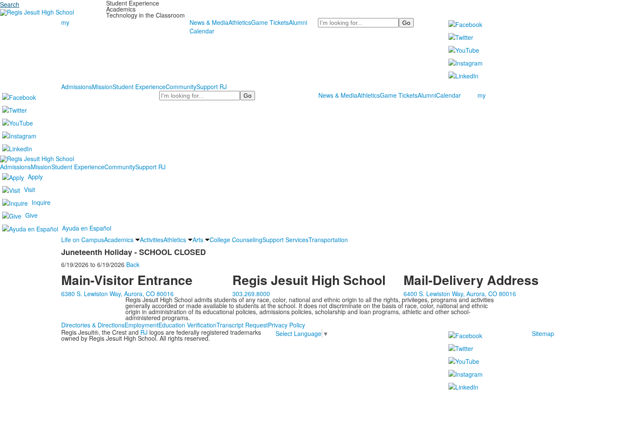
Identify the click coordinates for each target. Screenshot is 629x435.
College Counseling (236, 239)
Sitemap (543, 333)
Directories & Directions (93, 325)
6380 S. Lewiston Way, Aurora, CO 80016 (117, 293)
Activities (151, 239)
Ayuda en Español (86, 228)
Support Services (285, 239)
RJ (144, 332)
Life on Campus (82, 239)
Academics (119, 239)
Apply (35, 176)
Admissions (76, 86)
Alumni (298, 22)
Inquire (41, 202)
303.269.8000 (251, 293)
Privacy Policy (286, 325)
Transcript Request (242, 325)
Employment (141, 325)
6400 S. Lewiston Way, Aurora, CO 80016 (460, 293)
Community (181, 86)
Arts (198, 239)
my (65, 22)
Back (132, 264)
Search (9, 4)
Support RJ (211, 86)
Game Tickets (270, 22)
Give (31, 215)
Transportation (328, 239)
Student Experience (139, 86)
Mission (102, 86)
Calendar (202, 31)
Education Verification (187, 325)
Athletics (239, 22)
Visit (29, 189)
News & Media (209, 22)
